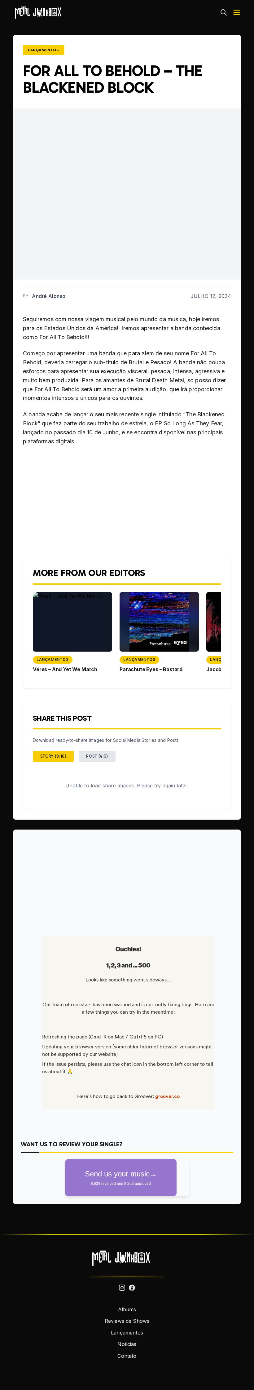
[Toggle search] (223, 12)
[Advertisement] (127, 880)
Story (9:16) (53, 756)
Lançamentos (43, 50)
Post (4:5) (97, 756)
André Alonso (48, 296)
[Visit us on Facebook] (132, 1288)
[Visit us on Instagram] (122, 1288)
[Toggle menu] (236, 12)
